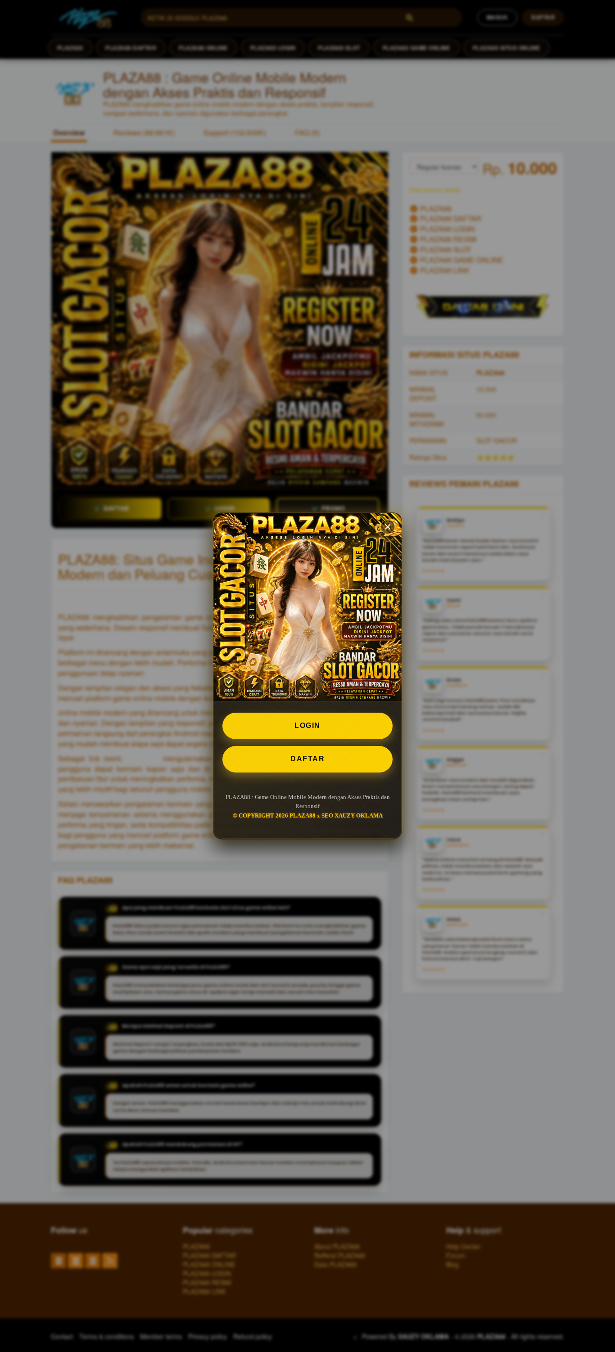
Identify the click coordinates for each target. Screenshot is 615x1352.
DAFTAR (307, 759)
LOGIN (307, 725)
